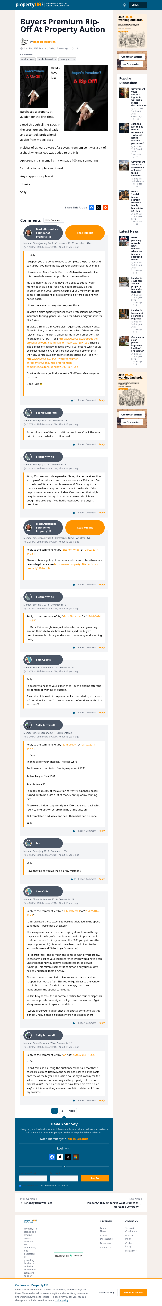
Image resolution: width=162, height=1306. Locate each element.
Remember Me (30, 1185)
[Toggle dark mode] (124, 5)
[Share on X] (98, 207)
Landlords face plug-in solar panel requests (137, 314)
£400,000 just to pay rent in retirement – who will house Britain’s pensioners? (137, 134)
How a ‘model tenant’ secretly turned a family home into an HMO (137, 201)
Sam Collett (69, 744)
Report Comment (87, 400)
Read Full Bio (85, 233)
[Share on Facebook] (91, 207)
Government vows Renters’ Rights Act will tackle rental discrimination (137, 97)
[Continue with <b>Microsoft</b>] (76, 1157)
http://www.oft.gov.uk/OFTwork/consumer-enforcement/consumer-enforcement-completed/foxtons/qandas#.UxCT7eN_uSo (53, 363)
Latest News (103, 1229)
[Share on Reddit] (105, 207)
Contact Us (106, 1247)
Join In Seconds (77, 1139)
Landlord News (27, 59)
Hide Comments (53, 220)
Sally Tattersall (71, 911)
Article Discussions (106, 1237)
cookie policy (61, 1300)
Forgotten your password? (54, 1185)
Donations (105, 1243)
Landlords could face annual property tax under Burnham (136, 285)
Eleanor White (71, 549)
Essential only (106, 1292)
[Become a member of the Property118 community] (132, 31)
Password (55, 1173)
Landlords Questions (47, 59)
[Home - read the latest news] (68, 5)
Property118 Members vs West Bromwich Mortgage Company (113, 1204)
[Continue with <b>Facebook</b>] (52, 1157)
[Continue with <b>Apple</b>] (60, 1157)
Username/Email (28, 1173)
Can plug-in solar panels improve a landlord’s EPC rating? (137, 344)
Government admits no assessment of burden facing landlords (137, 168)
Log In (95, 1178)
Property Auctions (67, 59)
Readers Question (44, 41)
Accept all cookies (133, 1292)
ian (65, 1055)
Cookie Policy (128, 1245)
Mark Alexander (72, 616)
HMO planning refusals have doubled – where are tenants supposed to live (136, 248)
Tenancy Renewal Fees (38, 1203)
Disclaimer (131, 1250)
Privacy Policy (129, 1237)
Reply (102, 400)
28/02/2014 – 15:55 (83, 1055)
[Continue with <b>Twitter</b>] (68, 1157)
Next (72, 1111)
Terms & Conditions (131, 1229)
